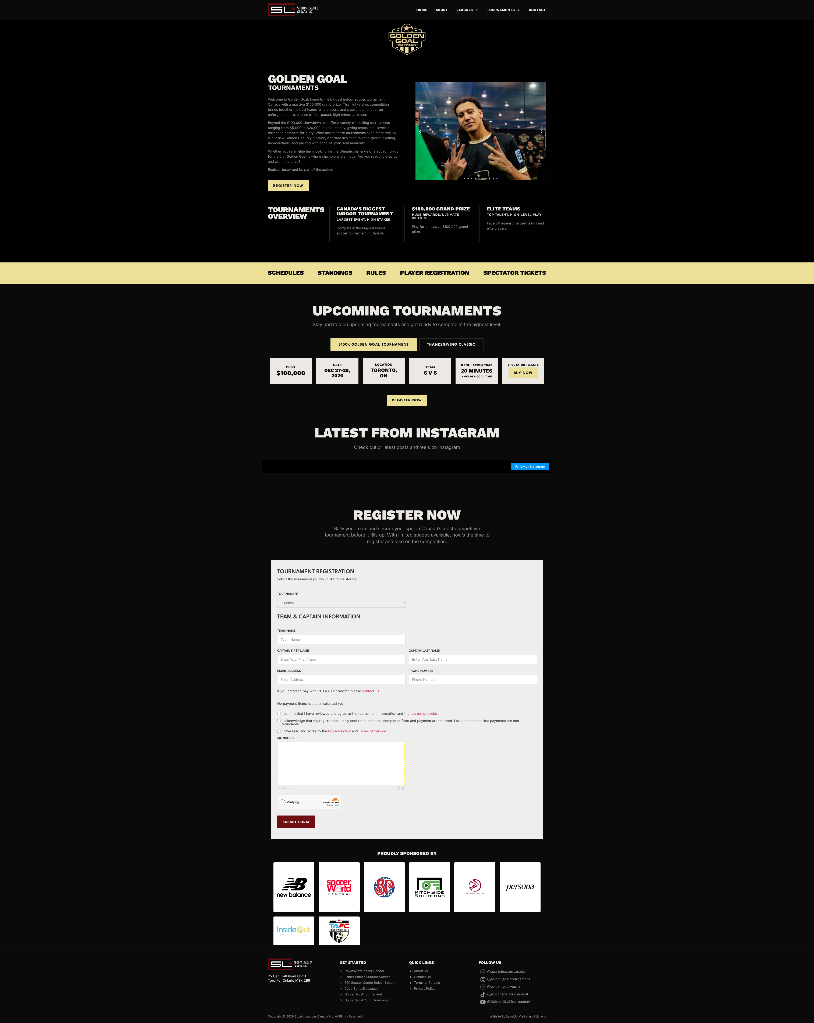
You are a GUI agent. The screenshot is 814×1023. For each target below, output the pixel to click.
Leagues (464, 10)
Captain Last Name (424, 651)
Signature (285, 738)
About (442, 10)
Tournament (288, 594)
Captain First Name (293, 651)
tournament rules (424, 713)
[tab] (373, 344)
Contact (537, 10)
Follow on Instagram (530, 466)
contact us (370, 691)
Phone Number (421, 671)
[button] (420, 131)
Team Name (286, 631)
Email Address (289, 671)
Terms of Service (372, 731)
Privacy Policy (339, 731)
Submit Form (296, 822)
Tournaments (501, 10)
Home (421, 10)
